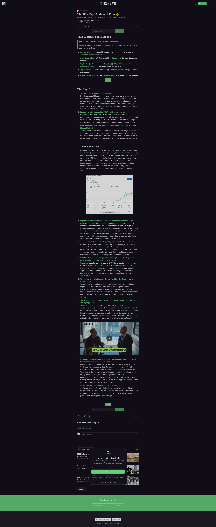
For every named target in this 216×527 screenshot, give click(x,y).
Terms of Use (116, 476)
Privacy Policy (120, 477)
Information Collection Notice (107, 477)
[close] (124, 450)
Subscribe (108, 472)
